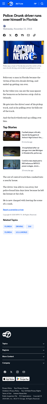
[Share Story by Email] (28, 35)
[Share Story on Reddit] (16, 35)
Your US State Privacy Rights (31, 391)
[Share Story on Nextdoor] (22, 35)
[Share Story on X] (10, 35)
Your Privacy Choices (21, 388)
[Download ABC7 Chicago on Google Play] (23, 379)
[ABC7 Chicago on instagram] (17, 372)
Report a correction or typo (13, 209)
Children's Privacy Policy (10, 391)
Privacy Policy (7, 388)
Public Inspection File (9, 396)
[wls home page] (6, 334)
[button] (3, 3)
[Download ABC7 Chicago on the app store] (8, 379)
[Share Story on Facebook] (4, 35)
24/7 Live (19, 3)
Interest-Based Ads (20, 393)
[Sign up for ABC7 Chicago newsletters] (23, 372)
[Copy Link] (34, 35)
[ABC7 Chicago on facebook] (5, 372)
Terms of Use (6, 393)
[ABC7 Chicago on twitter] (11, 372)
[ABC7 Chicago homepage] (10, 4)
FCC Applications (25, 396)
